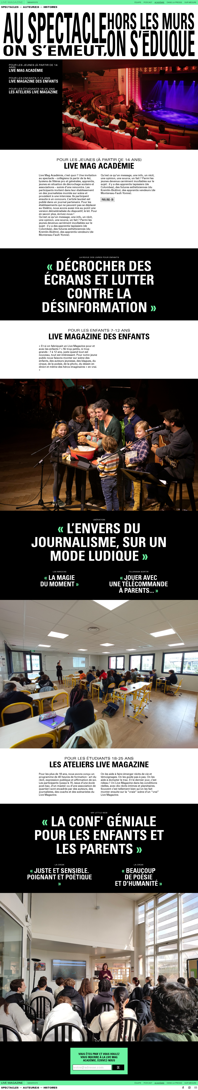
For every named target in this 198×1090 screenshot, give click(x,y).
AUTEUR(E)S (31, 7)
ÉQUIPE (138, 2)
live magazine (12, 2)
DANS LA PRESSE (174, 2)
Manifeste (33, 2)
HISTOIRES (50, 7)
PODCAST (148, 2)
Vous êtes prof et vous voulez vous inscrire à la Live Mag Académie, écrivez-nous (99, 1057)
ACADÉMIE (159, 2)
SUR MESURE (190, 2)
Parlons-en (107, 199)
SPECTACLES (10, 7)
